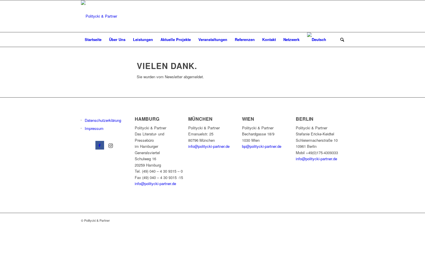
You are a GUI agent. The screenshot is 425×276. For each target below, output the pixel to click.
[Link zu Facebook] (99, 145)
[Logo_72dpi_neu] (99, 16)
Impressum (94, 128)
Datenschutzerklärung (103, 120)
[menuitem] (93, 39)
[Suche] (340, 39)
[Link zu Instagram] (110, 145)
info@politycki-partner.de (155, 183)
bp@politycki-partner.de (261, 146)
